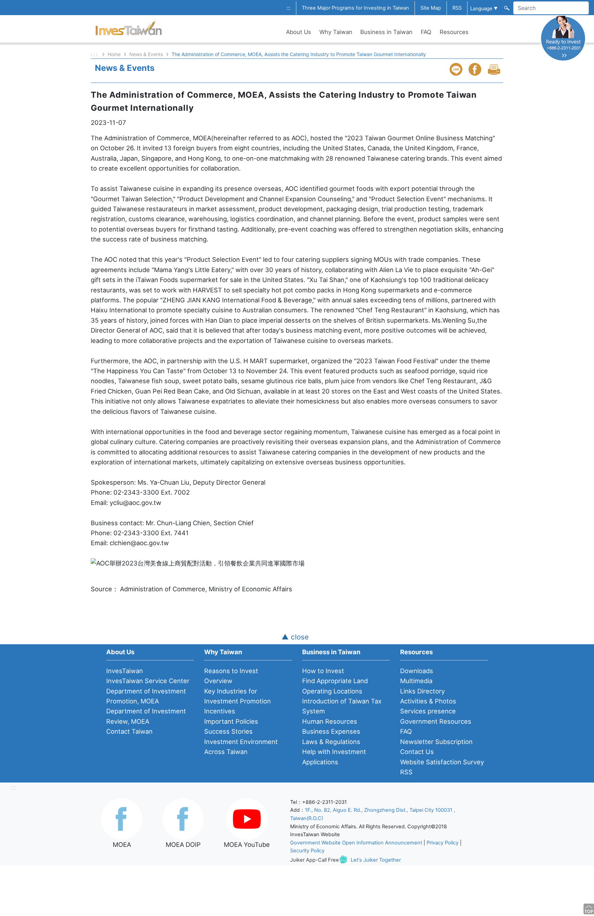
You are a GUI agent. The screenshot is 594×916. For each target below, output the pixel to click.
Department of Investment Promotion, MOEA (146, 696)
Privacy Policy (443, 843)
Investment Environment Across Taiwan (241, 746)
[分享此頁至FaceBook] (475, 69)
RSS (457, 8)
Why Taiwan (335, 32)
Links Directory (422, 691)
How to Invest (323, 671)
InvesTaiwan (124, 671)
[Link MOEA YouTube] (246, 818)
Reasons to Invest (231, 671)
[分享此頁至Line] (456, 69)
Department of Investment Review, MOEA (146, 716)
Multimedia (416, 681)
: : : (95, 54)
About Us (298, 32)
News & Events (146, 54)
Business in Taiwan (386, 32)
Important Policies (231, 721)
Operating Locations (332, 691)
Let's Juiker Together (376, 860)
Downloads (416, 671)
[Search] (506, 7)
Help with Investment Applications (334, 756)
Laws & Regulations (331, 741)
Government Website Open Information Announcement (356, 843)
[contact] (563, 38)
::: (288, 8)
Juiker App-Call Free (314, 860)
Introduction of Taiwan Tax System (342, 706)
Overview (218, 681)
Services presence (428, 711)
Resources (454, 32)
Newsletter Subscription (436, 741)
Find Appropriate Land (335, 681)
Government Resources (435, 721)
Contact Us (417, 751)
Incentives (219, 711)
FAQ (426, 32)
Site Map (430, 8)
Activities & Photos (428, 701)
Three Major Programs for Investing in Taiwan (355, 8)
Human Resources (329, 721)
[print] (494, 69)
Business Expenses (331, 731)
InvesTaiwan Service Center (147, 681)
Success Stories (228, 731)
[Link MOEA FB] (121, 818)
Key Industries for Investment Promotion (237, 696)
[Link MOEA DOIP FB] (183, 818)
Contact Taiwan (129, 731)
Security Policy (307, 851)
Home (114, 54)
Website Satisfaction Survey (442, 762)
